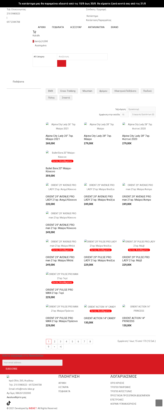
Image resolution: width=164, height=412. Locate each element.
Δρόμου (103, 91)
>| (61, 346)
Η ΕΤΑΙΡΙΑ (63, 387)
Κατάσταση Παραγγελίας (98, 20)
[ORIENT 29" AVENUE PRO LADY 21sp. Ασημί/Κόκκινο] (62, 187)
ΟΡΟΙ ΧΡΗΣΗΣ (117, 383)
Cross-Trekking (67, 91)
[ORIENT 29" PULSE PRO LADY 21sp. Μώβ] (139, 243)
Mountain (87, 91)
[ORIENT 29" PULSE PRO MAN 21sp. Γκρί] (62, 276)
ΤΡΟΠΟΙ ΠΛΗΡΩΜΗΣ (120, 387)
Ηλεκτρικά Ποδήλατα (125, 91)
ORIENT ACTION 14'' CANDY (99, 318)
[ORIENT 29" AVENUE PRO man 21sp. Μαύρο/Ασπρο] (139, 187)
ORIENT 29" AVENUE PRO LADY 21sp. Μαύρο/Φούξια (99, 198)
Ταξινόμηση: (120, 109)
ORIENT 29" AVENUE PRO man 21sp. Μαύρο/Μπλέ (60, 259)
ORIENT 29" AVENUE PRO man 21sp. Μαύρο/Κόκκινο (61, 226)
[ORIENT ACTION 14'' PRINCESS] (139, 308)
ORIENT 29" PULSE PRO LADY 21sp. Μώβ (136, 259)
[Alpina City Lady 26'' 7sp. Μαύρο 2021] (62, 126)
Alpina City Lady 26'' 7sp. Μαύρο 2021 (59, 137)
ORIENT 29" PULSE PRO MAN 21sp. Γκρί (59, 291)
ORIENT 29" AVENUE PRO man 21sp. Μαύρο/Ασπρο (136, 198)
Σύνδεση (90, 9)
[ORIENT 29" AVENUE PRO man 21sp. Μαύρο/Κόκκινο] (62, 215)
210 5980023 (13, 13)
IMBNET (33, 408)
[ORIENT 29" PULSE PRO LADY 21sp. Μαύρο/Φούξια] (100, 243)
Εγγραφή (101, 9)
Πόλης (51, 97)
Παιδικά (147, 91)
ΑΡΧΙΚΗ (62, 383)
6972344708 (35, 384)
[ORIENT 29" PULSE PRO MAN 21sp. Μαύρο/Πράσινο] (62, 308)
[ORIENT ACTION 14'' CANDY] (100, 306)
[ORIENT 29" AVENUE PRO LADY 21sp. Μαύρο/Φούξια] (100, 187)
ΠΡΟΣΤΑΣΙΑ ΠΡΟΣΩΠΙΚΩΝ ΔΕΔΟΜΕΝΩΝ (130, 395)
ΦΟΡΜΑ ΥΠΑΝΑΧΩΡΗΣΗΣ (123, 404)
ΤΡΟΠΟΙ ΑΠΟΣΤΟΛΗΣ (121, 391)
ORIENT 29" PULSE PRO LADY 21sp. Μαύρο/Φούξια (99, 259)
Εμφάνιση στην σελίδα (109, 115)
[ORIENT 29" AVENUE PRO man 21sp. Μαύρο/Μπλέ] (62, 243)
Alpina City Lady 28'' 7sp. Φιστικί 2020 (136, 137)
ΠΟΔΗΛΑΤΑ (64, 391)
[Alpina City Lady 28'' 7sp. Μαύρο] (100, 126)
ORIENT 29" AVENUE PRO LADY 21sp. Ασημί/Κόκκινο (61, 198)
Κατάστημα (92, 16)
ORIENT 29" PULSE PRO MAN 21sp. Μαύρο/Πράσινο (62, 320)
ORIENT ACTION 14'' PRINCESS (133, 320)
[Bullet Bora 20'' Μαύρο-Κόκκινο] (62, 154)
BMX (50, 91)
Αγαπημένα (40, 45)
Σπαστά (66, 97)
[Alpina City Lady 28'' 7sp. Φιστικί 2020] (139, 126)
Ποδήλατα (18, 82)
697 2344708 (13, 22)
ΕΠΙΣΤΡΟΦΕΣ (117, 399)
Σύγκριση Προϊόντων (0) (143, 114)
